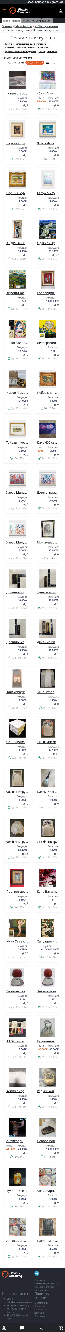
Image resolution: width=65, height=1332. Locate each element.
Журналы (52, 51)
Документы (43, 47)
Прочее (31, 47)
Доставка (39, 1312)
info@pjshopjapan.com (19, 1302)
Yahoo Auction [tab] (11, 20)
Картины (9, 44)
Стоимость (40, 1309)
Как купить (40, 1306)
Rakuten (47, 20)
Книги (41, 51)
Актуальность (33, 62)
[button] (5, 10)
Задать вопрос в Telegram (42, 2)
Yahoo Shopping (31, 20)
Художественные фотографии (31, 44)
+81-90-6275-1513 (16, 1308)
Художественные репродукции (20, 51)
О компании (41, 1302)
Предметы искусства (15, 47)
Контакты (39, 1316)
